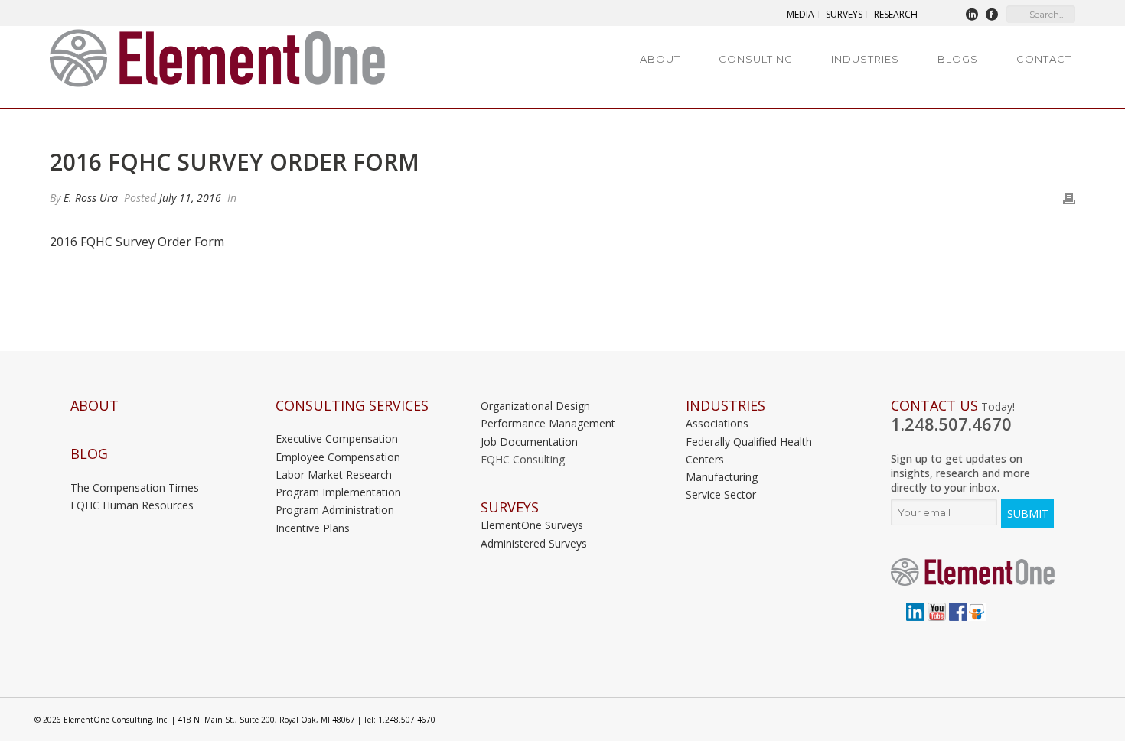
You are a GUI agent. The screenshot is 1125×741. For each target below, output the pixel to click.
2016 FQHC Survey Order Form (137, 241)
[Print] (1069, 197)
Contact (1043, 59)
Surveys (510, 507)
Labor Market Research (334, 474)
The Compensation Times (134, 487)
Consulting (756, 59)
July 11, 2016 (190, 197)
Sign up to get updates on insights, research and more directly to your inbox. (960, 473)
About (660, 59)
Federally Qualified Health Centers (749, 450)
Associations (717, 423)
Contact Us (934, 405)
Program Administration (335, 509)
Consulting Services (352, 405)
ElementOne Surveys (532, 525)
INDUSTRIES (725, 405)
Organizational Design (535, 405)
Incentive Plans (313, 528)
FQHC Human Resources (132, 505)
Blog (89, 454)
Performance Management (548, 423)
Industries (865, 59)
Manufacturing (722, 477)
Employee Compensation (338, 457)
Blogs (958, 59)
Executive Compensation (337, 438)
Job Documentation (529, 441)
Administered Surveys (534, 543)
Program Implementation (338, 492)
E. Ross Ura (91, 197)
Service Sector (721, 494)
